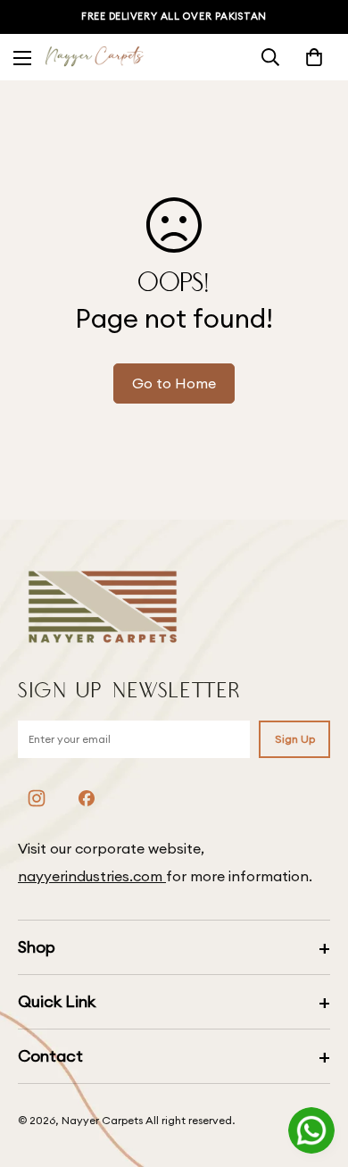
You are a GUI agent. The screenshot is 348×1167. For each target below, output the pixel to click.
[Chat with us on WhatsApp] (311, 1130)
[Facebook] (86, 798)
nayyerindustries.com (92, 876)
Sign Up (295, 739)
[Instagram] (36, 798)
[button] (314, 57)
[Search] (270, 57)
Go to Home (174, 383)
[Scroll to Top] (316, 1072)
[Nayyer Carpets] (95, 58)
